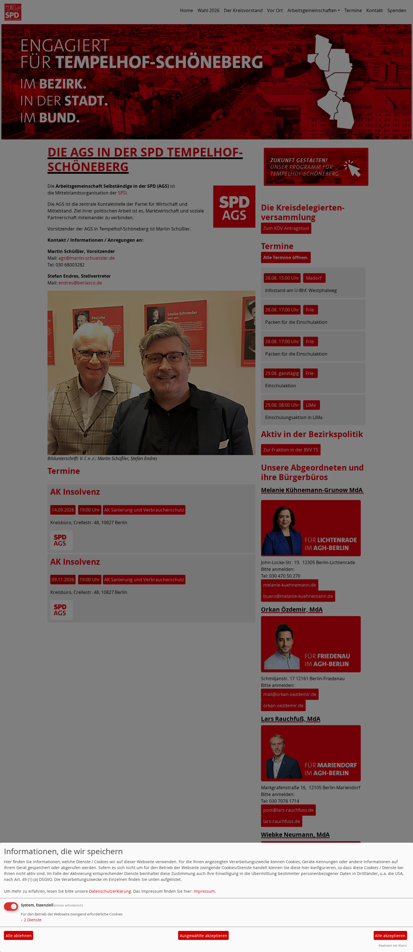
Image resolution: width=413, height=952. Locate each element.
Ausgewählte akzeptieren (203, 935)
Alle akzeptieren (390, 935)
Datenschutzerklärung (110, 891)
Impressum (204, 891)
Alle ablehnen (19, 935)
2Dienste (31, 919)
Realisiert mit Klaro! (393, 945)
